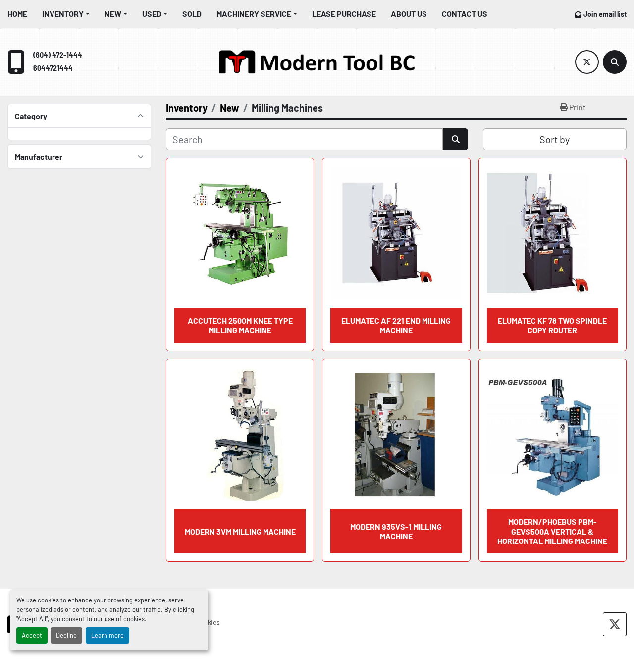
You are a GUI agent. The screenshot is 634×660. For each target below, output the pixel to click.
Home (17, 13)
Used (151, 13)
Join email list (605, 14)
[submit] (455, 139)
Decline (66, 635)
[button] (66, 14)
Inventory (63, 13)
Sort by (554, 139)
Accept (32, 635)
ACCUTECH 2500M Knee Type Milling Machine (240, 325)
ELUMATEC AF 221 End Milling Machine (396, 325)
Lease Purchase (344, 13)
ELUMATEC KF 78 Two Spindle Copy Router (552, 325)
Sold (192, 13)
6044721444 (53, 68)
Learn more (107, 635)
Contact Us (464, 13)
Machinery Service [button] (253, 13)
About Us (409, 13)
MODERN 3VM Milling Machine (240, 531)
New (113, 13)
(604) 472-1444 (57, 55)
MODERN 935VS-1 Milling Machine (396, 531)
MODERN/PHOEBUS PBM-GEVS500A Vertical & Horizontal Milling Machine (552, 531)
